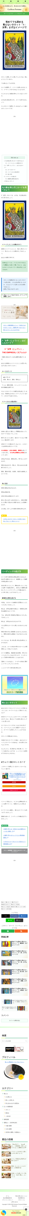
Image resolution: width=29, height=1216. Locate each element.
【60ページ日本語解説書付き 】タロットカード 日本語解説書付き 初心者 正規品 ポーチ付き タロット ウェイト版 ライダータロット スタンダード (17, 776)
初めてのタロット (6, 904)
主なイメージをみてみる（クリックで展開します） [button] (15, 295)
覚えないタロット (9, 181)
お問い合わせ (14, 1202)
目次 (12, 157)
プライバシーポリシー (7, 1200)
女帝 (14, 906)
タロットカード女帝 (21, 906)
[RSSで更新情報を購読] (21, 931)
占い (4, 902)
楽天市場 (14, 782)
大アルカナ (15, 902)
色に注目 (10, 174)
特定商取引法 (21, 1198)
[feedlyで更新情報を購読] (7, 931)
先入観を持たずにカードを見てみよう (14, 160)
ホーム (7, 1196)
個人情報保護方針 (7, 1198)
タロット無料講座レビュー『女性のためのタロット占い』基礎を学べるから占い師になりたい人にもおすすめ (14, 328)
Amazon (14, 786)
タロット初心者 (16, 904)
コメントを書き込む (14, 1020)
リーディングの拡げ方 (10, 176)
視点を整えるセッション (21, 1196)
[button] (19, 920)
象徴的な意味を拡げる (13, 178)
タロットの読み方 (6, 906)
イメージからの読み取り (14, 172)
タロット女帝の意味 (7, 909)
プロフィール (21, 1200)
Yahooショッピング (14, 790)
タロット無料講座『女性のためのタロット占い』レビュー (14, 851)
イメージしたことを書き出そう (15, 163)
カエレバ (19, 779)
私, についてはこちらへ (14, 1062)
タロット (9, 902)
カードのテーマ (11, 169)
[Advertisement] (14, 132)
